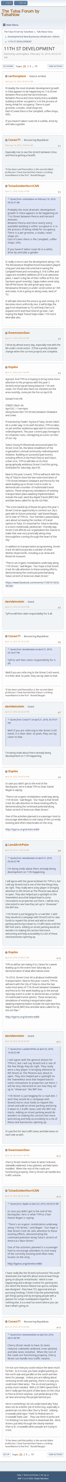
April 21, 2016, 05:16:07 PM (17, 607)
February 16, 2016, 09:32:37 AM (19, 81)
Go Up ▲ (45, 1475)
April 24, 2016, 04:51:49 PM (17, 1155)
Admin (55, 36)
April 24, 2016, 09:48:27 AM (17, 957)
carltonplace (17, 76)
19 (35, 66)
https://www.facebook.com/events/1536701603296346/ (32, 584)
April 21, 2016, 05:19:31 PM (17, 641)
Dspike (13, 367)
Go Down (8, 66)
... (33, 66)
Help (19, 1475)
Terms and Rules (31, 1475)
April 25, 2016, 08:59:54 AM (17, 1196)
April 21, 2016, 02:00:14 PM (17, 191)
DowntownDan (19, 333)
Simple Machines (41, 1478)
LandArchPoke (18, 845)
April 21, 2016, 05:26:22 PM (17, 711)
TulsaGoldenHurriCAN (23, 186)
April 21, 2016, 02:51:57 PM (17, 338)
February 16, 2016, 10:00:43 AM (19, 145)
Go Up (6, 1454)
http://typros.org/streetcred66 (22, 829)
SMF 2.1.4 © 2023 (25, 1478)
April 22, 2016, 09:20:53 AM (17, 776)
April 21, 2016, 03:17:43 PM (17, 372)
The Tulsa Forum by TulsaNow (20, 13)
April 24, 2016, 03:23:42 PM (17, 1041)
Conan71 (14, 140)
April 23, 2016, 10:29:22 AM (17, 850)
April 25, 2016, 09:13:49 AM (17, 1326)
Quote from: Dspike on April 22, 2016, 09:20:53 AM (34, 1203)
